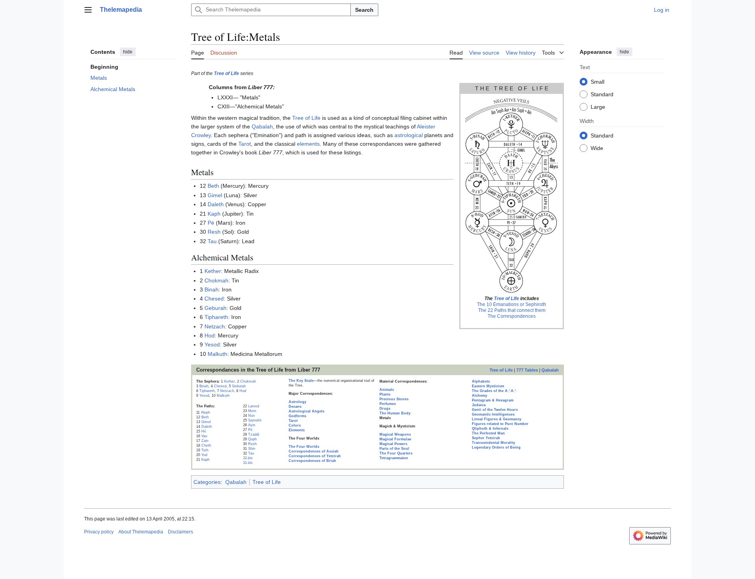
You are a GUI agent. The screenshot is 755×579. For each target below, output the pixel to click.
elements (308, 144)
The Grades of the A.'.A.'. (494, 391)
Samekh (254, 420)
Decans (295, 407)
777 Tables (527, 370)
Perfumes (387, 404)
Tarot (244, 144)
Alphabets (481, 381)
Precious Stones (394, 399)
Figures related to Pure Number (500, 424)
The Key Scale (301, 381)
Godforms (297, 416)
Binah (211, 289)
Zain (204, 441)
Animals (386, 390)
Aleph (205, 412)
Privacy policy (99, 532)
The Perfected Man (488, 433)
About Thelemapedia (140, 532)
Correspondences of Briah (312, 461)
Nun (251, 416)
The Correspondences (512, 316)
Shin (251, 449)
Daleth (216, 204)
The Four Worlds (304, 447)
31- (248, 463)
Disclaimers (180, 532)
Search (364, 10)
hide (128, 52)
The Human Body (395, 413)
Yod (204, 455)
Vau (204, 436)
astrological (408, 135)
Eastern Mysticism (488, 386)
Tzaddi (253, 434)
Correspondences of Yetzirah (315, 456)
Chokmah (216, 280)
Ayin (251, 425)
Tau (212, 241)
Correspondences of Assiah (314, 451)
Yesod (212, 344)
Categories (207, 482)
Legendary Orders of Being (496, 447)
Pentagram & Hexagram (493, 400)
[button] (88, 10)
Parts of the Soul (394, 449)
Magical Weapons (395, 434)
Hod (209, 335)
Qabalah (262, 126)
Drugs (384, 408)
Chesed (214, 298)
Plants (384, 394)
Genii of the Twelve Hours (495, 410)
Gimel (215, 195)
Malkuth (217, 354)
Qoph (252, 439)
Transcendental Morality (493, 443)
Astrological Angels (306, 411)
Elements (297, 430)
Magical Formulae (395, 439)
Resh (214, 232)
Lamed (253, 406)
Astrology (297, 402)
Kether (212, 271)
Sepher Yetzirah (486, 438)
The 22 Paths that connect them (511, 310)
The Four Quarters (395, 453)
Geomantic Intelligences (493, 414)
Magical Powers (393, 444)
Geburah (215, 308)
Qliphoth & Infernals (490, 429)
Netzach (214, 326)
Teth (204, 450)
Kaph (214, 214)
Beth (213, 186)
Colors (295, 425)
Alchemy (479, 396)
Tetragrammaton (393, 458)
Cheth (206, 445)
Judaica (479, 405)
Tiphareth (216, 317)
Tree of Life (226, 73)
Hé (203, 431)
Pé (211, 223)
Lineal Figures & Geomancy (496, 419)
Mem (252, 411)
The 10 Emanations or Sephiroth (511, 304)
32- (248, 458)
